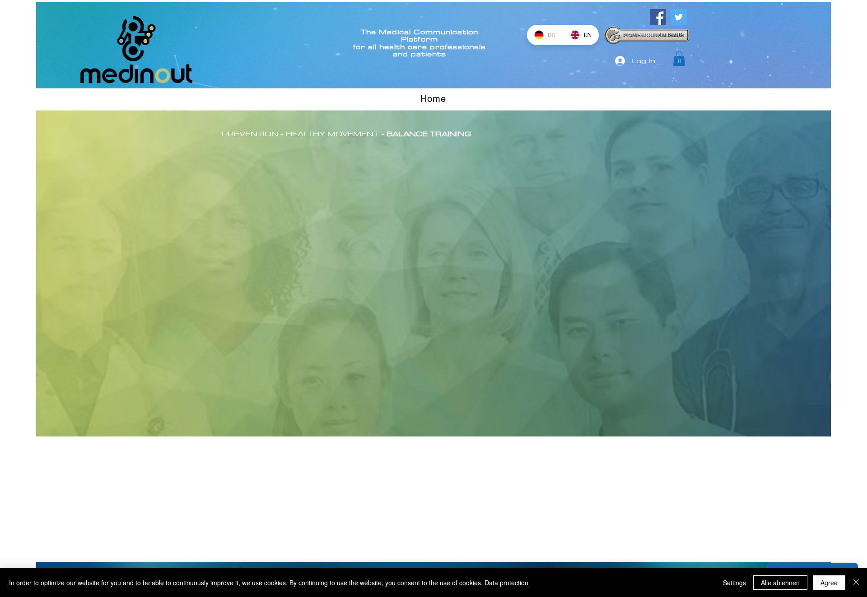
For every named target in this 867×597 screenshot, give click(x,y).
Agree (829, 582)
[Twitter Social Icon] (679, 17)
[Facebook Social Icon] (658, 17)
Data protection (506, 582)
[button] (679, 58)
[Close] (856, 582)
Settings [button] (734, 582)
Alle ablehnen (780, 582)
